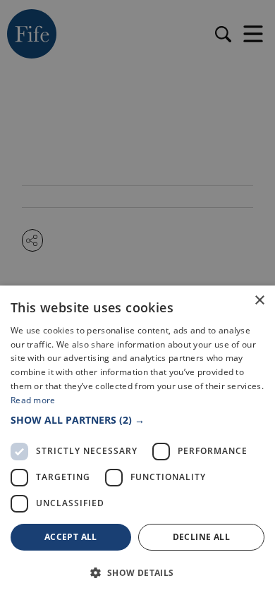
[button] (137, 420)
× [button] (259, 300)
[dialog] (137, 297)
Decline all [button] (201, 537)
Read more (33, 400)
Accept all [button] (70, 537)
